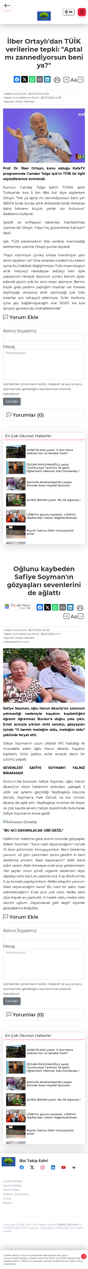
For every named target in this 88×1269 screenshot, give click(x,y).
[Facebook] (22, 1167)
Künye (7, 1198)
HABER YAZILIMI (67, 1224)
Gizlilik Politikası (12, 1181)
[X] (32, 1167)
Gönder (12, 401)
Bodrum (10, 781)
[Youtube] (63, 1167)
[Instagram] (42, 1167)
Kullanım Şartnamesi (16, 1194)
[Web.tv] (74, 1167)
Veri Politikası (11, 1189)
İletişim (7, 1202)
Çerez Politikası (12, 1185)
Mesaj (9, 346)
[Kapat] (83, 1256)
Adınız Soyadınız (19, 330)
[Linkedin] (53, 1167)
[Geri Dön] (7, 6)
